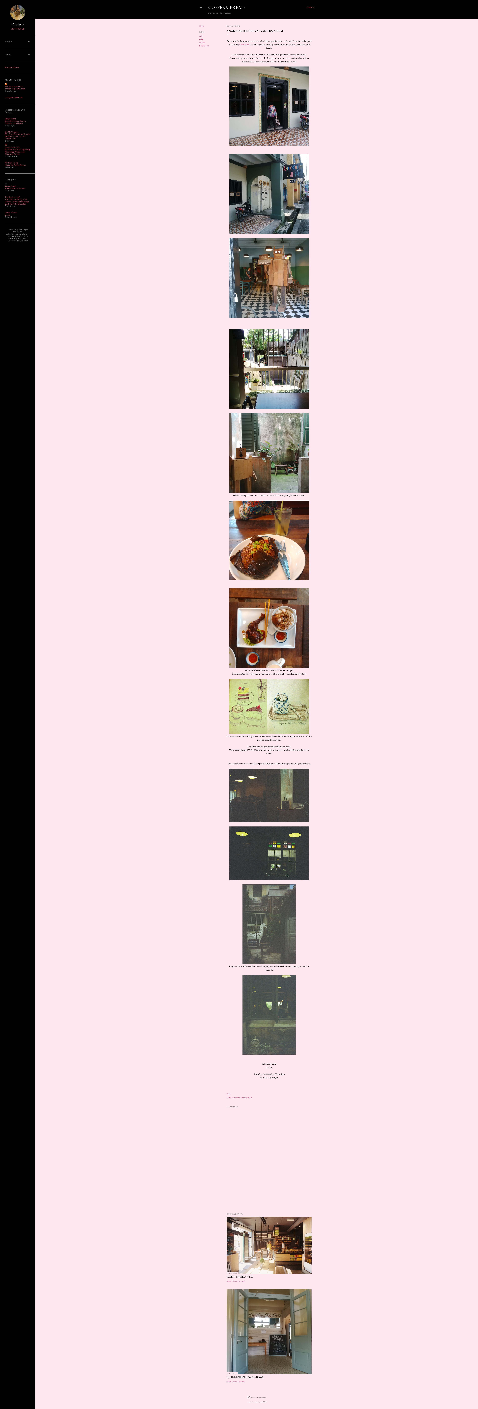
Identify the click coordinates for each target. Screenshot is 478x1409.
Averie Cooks (10, 186)
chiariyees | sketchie (14, 97)
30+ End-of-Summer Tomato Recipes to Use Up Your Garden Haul (17, 136)
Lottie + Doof (11, 213)
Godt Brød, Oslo (240, 1277)
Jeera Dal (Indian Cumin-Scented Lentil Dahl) (15, 122)
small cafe (244, 44)
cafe (201, 36)
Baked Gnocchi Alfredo (15, 188)
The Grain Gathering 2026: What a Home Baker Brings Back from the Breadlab (17, 201)
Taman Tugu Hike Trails (15, 89)
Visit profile (17, 29)
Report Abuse (12, 67)
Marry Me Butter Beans (15, 165)
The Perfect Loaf (12, 197)
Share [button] (201, 26)
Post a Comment (239, 1281)
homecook (204, 46)
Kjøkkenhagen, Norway (245, 1377)
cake (201, 39)
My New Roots (11, 163)
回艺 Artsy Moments (14, 86)
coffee (202, 42)
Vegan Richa (10, 119)
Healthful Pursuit (12, 147)
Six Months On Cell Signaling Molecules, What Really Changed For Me (17, 152)
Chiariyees (18, 24)
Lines (7, 215)
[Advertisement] (269, 1189)
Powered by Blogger (258, 1397)
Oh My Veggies (11, 132)
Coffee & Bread (226, 7)
